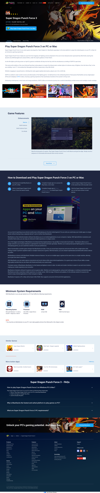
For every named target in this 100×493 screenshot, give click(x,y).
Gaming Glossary (57, 459)
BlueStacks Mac (9, 445)
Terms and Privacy (9, 487)
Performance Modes (36, 460)
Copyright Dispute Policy (18, 487)
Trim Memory (34, 462)
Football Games (9, 480)
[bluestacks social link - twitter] (87, 451)
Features (19, 2)
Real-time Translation (36, 455)
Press (55, 450)
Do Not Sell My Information (33, 487)
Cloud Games (9, 464)
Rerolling (33, 458)
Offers (7, 452)
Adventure (8, 467)
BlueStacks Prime (10, 444)
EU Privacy (25, 487)
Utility (33, 468)
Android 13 (8, 455)
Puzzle (7, 470)
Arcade (7, 469)
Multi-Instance (35, 448)
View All (91, 361)
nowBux (8, 453)
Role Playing (8, 474)
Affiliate (50, 2)
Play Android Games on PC (59, 456)
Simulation (8, 475)
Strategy (8, 479)
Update (78, 444)
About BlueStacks (58, 444)
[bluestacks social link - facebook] (84, 451)
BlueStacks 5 (9, 447)
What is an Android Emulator (60, 457)
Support (57, 2)
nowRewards (9, 457)
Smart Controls (35, 457)
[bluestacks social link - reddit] (81, 451)
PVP (18, 76)
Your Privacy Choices (51, 492)
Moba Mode (34, 447)
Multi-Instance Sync (36, 450)
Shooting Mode (35, 445)
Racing (7, 472)
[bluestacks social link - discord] (78, 451)
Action (8, 22)
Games (27, 2)
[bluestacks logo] (10, 3)
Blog (34, 2)
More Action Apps (13, 362)
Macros (33, 452)
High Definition (35, 466)
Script (33, 463)
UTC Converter (35, 470)
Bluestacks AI (9, 448)
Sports (7, 477)
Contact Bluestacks (58, 447)
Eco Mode (34, 453)
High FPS (33, 465)
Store (42, 2)
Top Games (8, 462)
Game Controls (35, 444)
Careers (56, 448)
